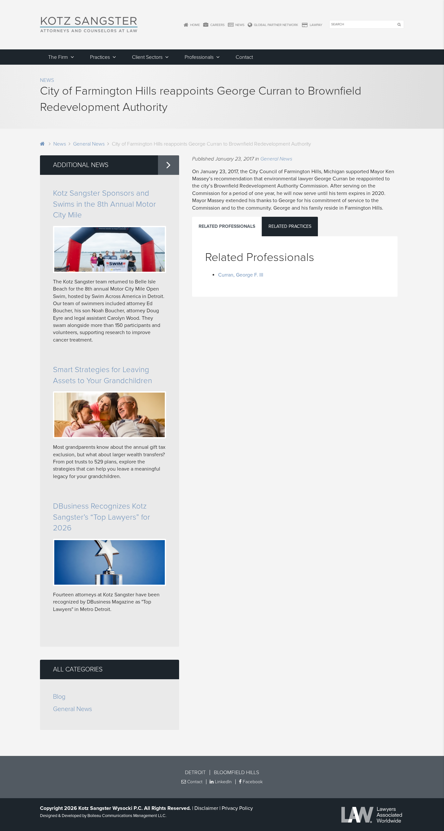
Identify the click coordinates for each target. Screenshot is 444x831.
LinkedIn (223, 781)
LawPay (315, 25)
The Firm (58, 57)
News (239, 25)
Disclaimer (206, 808)
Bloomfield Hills (236, 772)
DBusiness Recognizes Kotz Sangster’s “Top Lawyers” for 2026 (101, 517)
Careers (217, 25)
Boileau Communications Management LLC (126, 815)
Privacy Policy (237, 808)
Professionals (199, 57)
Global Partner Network (275, 25)
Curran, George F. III (240, 275)
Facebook (252, 781)
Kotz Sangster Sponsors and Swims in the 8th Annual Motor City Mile (104, 204)
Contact (244, 57)
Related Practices (289, 226)
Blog (59, 697)
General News (89, 144)
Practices (100, 57)
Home (194, 25)
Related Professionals (227, 226)
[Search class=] (399, 24)
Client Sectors (147, 57)
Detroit (195, 772)
